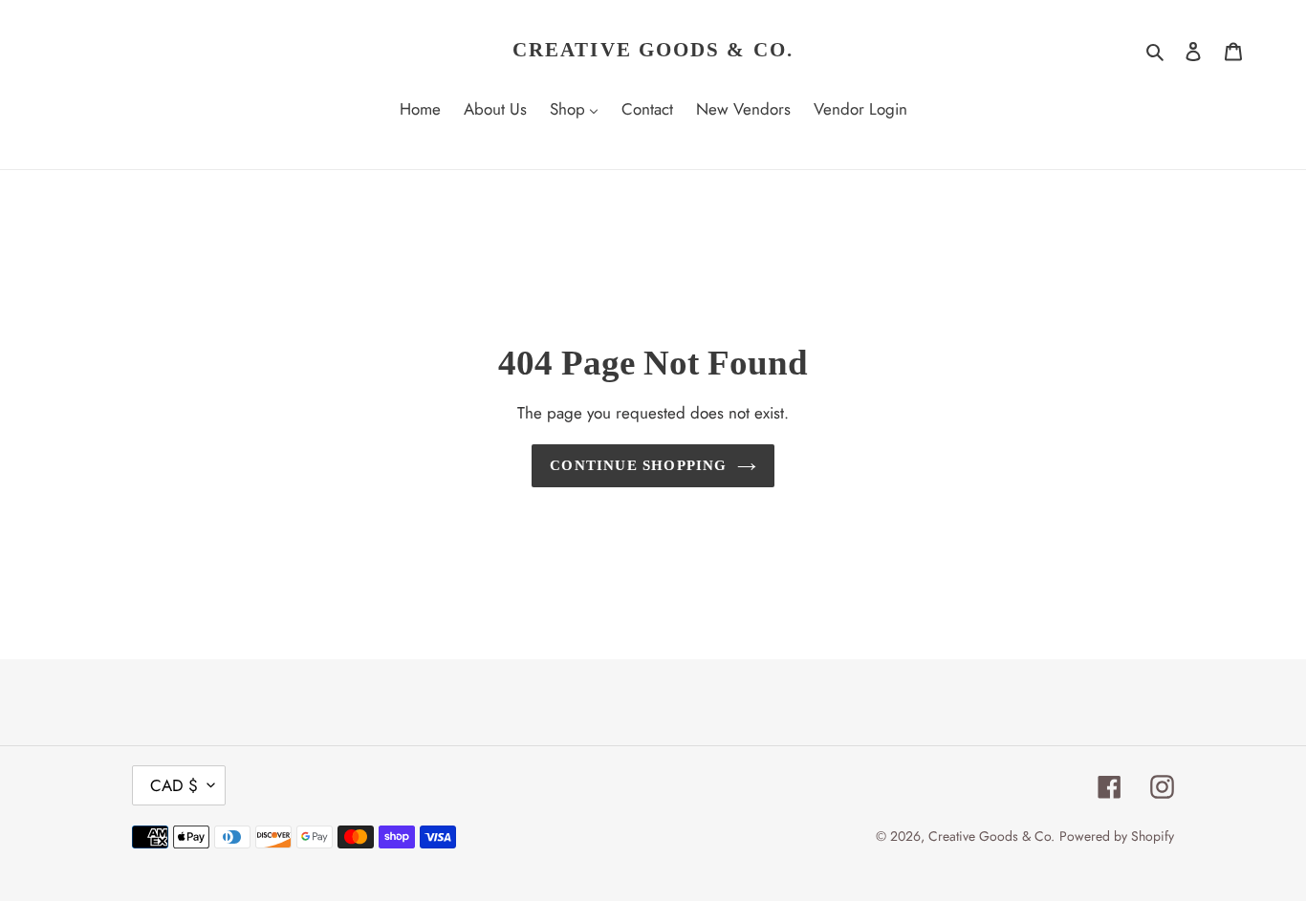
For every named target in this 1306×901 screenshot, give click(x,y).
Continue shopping (638, 465)
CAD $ (174, 785)
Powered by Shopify (1116, 836)
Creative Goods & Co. (653, 49)
